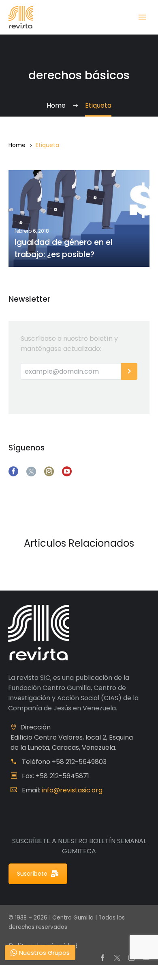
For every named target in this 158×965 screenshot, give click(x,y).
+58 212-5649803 (79, 761)
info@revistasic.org (72, 790)
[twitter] (31, 471)
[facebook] (13, 471)
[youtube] (67, 471)
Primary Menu (142, 17)
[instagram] (49, 471)
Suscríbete (32, 874)
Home (17, 145)
